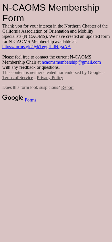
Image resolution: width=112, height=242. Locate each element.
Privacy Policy (50, 77)
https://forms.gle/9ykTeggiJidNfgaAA (36, 46)
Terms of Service (17, 77)
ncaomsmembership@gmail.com (71, 62)
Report (67, 87)
